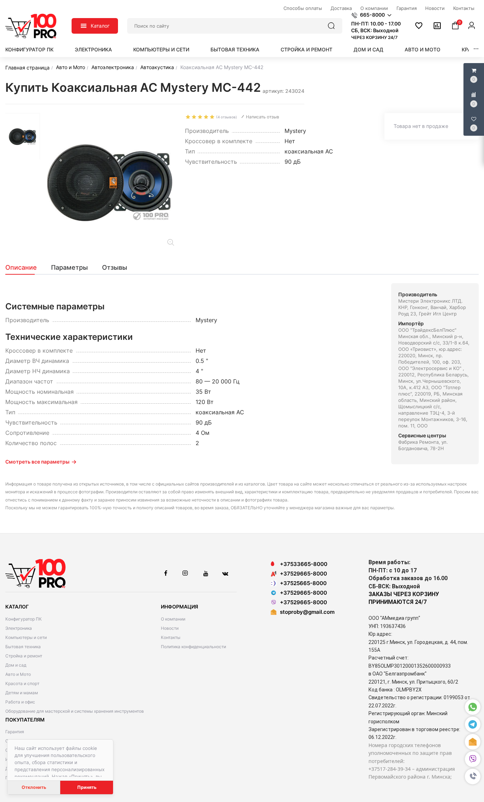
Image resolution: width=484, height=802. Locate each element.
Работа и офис (20, 702)
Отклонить (34, 787)
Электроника (93, 49)
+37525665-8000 (303, 583)
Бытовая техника (234, 49)
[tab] (24, 267)
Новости (170, 628)
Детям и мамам (21, 692)
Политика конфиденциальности (193, 646)
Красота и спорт (22, 683)
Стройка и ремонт (306, 49)
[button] (472, 776)
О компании (173, 619)
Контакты (170, 637)
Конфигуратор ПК (29, 49)
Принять (86, 787)
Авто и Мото (422, 49)
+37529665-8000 (303, 573)
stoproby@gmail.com (307, 611)
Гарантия (14, 731)
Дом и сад (368, 49)
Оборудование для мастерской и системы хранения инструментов (74, 711)
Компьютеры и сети (161, 49)
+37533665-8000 (303, 564)
